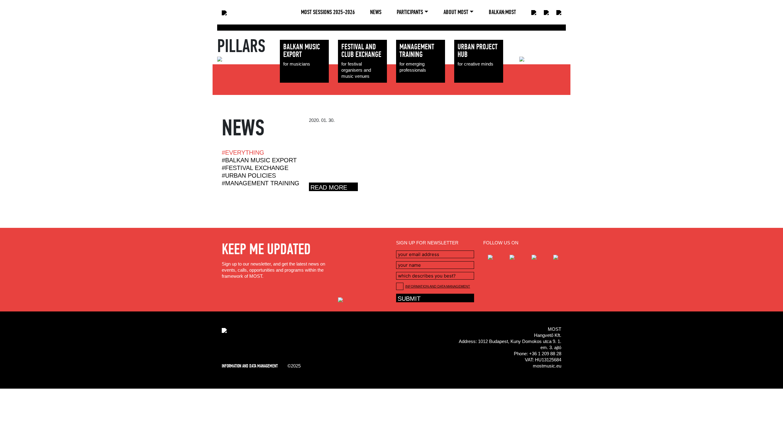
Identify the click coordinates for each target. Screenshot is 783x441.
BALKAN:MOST (502, 12)
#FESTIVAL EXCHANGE (255, 168)
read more (328, 187)
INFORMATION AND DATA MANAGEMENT (437, 286)
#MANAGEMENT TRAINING (260, 183)
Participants (410, 12)
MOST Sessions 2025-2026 (328, 12)
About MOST (455, 12)
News (375, 12)
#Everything (243, 152)
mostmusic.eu (547, 365)
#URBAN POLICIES (249, 175)
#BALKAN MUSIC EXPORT (259, 160)
